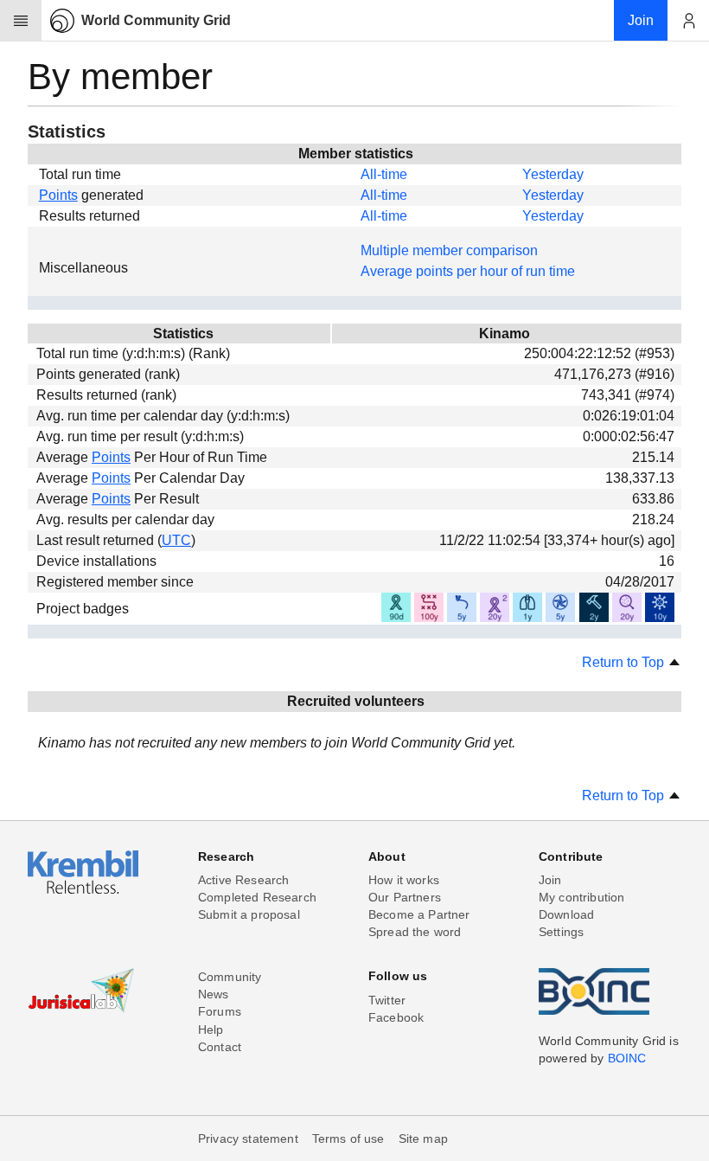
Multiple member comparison (449, 250)
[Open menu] (21, 21)
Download (566, 914)
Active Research (243, 880)
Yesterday (553, 174)
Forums (219, 1011)
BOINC (627, 1058)
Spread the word (414, 932)
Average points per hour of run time (468, 271)
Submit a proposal (249, 914)
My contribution (581, 897)
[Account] (688, 21)
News (213, 994)
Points (58, 195)
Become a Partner (419, 914)
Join (550, 880)
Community (229, 977)
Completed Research (257, 897)
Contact (219, 1047)
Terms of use (348, 1138)
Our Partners (404, 897)
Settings (561, 932)
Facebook (396, 1017)
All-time (384, 174)
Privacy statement (248, 1138)
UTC (176, 540)
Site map (423, 1138)
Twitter (387, 1000)
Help (211, 1029)
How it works (403, 880)
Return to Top (624, 662)
